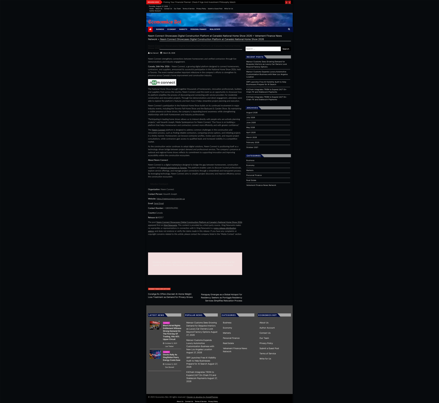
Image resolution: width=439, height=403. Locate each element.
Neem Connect (158, 130)
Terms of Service (189, 8)
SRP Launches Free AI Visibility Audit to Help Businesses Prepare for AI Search (201, 360)
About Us (158, 8)
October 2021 (252, 147)
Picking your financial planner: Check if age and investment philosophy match (199, 2)
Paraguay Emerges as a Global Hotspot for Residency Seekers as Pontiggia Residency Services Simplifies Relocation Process (221, 297)
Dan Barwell (169, 367)
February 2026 (252, 142)
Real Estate (215, 29)
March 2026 (251, 137)
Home (151, 8)
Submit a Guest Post (215, 8)
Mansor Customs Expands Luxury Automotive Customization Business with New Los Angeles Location (267, 74)
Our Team (177, 8)
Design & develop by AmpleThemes (202, 397)
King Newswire (170, 225)
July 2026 (250, 117)
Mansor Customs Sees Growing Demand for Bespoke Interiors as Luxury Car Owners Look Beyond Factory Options (266, 64)
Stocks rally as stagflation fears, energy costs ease (171, 357)
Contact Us (168, 8)
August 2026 (252, 112)
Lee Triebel (169, 346)
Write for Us (228, 8)
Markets (183, 29)
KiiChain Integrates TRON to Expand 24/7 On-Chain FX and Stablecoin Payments (201, 375)
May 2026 (250, 127)
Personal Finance (198, 29)
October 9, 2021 (171, 343)
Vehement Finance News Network (159, 289)
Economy (171, 29)
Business (160, 29)
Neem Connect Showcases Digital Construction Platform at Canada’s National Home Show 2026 (199, 222)
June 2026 (251, 122)
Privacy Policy (201, 8)
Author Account (155, 11)
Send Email (159, 204)
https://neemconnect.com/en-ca (171, 199)
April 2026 (251, 132)
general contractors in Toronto (173, 168)
